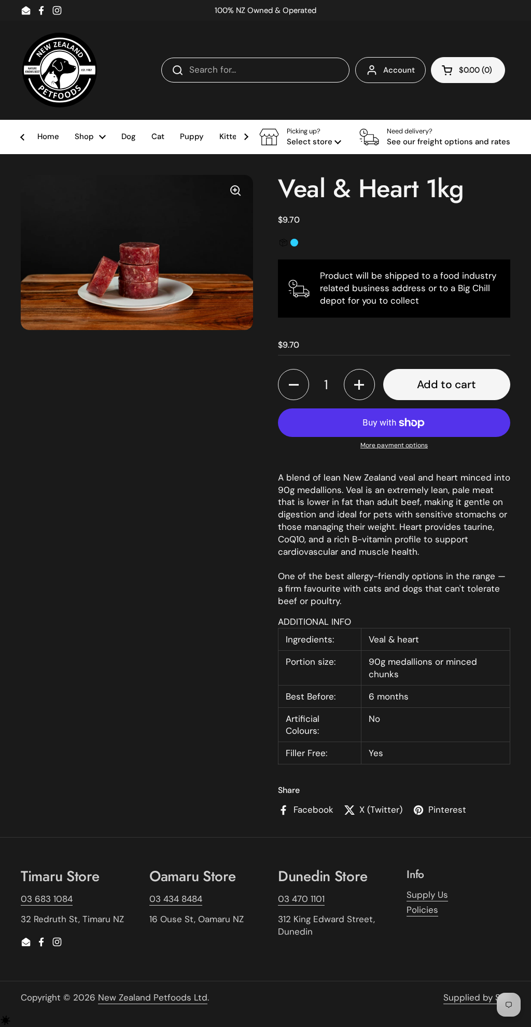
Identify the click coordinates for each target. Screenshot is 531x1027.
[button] (300, 137)
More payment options (394, 445)
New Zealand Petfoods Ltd (152, 997)
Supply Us (427, 894)
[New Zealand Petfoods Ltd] (60, 70)
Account (399, 70)
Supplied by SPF (476, 997)
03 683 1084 (47, 899)
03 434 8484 (175, 899)
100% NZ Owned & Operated (265, 10)
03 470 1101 (301, 899)
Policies (422, 909)
